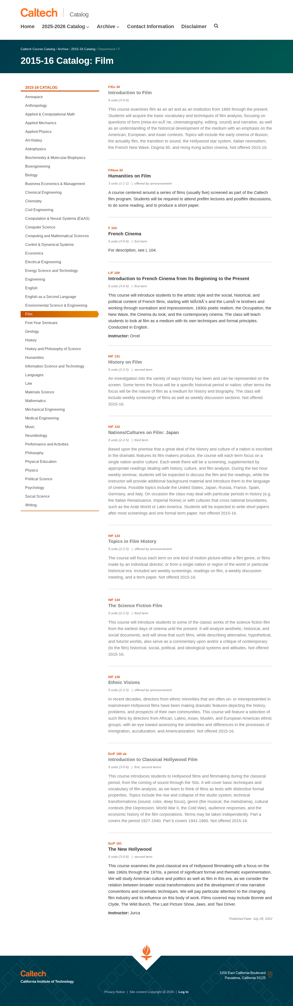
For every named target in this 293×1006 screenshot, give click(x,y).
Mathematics (35, 401)
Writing (31, 505)
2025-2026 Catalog (63, 26)
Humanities (34, 357)
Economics (34, 253)
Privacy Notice (114, 992)
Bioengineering (37, 166)
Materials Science (39, 392)
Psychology (34, 488)
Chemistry (33, 201)
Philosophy (34, 453)
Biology (31, 175)
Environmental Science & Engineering (56, 305)
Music (30, 427)
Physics (31, 470)
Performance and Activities (46, 444)
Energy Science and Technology (51, 271)
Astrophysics (35, 149)
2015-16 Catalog (83, 49)
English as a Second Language (50, 297)
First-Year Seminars (41, 323)
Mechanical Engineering (45, 409)
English (31, 288)
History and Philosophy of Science (53, 349)
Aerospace (34, 97)
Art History (33, 140)
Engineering (35, 279)
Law (28, 383)
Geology (32, 331)
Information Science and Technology (54, 366)
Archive (106, 26)
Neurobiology (36, 435)
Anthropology (36, 105)
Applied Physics (38, 132)
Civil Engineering (39, 210)
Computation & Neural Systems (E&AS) (57, 218)
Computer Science (40, 227)
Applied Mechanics (40, 123)
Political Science (38, 479)
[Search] (216, 26)
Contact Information (150, 26)
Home (28, 26)
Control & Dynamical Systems (49, 245)
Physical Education (41, 462)
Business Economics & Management (55, 184)
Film (28, 314)
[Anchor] (155, 92)
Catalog (79, 14)
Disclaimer (194, 26)
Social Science (37, 496)
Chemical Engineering (43, 192)
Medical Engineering (42, 418)
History (31, 340)
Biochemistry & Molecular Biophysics (55, 158)
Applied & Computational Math (50, 114)
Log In (184, 992)
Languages (34, 375)
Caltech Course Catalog (38, 49)
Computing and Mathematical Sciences (57, 236)
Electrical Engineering (43, 262)
